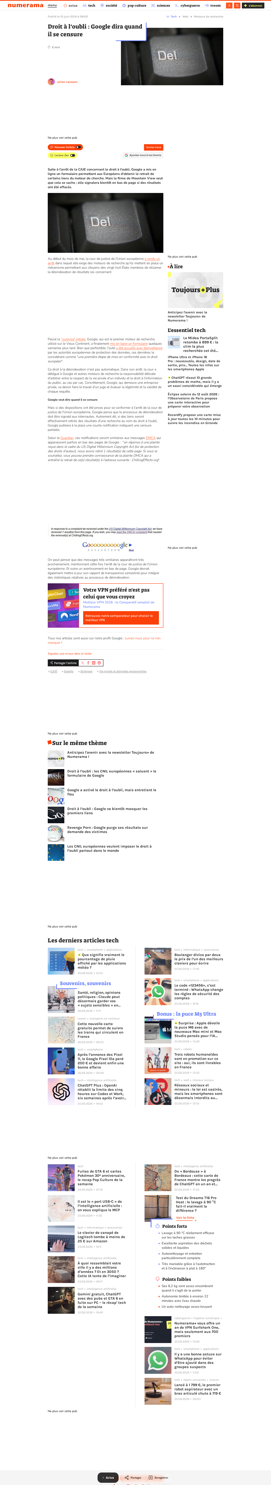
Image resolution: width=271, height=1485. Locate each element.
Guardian (67, 438)
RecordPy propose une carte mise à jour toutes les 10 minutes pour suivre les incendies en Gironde (194, 419)
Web (185, 16)
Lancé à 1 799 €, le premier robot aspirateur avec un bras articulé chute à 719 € (197, 1389)
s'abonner (255, 5)
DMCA (151, 438)
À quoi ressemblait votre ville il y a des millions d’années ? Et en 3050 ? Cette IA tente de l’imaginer (102, 1269)
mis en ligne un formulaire (129, 343)
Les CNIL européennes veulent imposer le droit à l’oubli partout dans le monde (109, 848)
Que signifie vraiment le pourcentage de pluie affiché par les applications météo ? (102, 961)
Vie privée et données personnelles (122, 671)
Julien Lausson (67, 82)
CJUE (53, 671)
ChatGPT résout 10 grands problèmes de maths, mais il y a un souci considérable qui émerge (195, 382)
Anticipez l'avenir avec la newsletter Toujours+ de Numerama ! (110, 754)
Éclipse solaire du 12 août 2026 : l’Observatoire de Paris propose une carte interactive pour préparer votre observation (193, 400)
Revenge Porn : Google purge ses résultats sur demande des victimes (107, 829)
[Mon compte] (229, 5)
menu (52, 5)
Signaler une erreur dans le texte (70, 654)
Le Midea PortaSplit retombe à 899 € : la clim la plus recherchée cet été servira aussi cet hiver (203, 344)
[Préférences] (237, 5)
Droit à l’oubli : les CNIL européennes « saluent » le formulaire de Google (111, 773)
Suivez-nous (153, 147)
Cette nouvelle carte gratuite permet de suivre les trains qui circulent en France (100, 1030)
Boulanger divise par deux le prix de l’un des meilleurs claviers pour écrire (198, 959)
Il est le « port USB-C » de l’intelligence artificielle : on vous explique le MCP (100, 1205)
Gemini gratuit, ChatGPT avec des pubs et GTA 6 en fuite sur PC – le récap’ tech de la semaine (102, 1300)
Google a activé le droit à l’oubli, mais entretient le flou (111, 792)
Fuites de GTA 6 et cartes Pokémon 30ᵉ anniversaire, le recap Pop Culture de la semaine (101, 1177)
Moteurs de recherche (208, 16)
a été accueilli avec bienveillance (139, 348)
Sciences (86, 671)
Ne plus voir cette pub (62, 138)
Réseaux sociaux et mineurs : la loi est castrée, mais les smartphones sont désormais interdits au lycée (198, 1091)
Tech (174, 16)
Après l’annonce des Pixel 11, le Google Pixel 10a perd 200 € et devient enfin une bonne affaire (101, 1060)
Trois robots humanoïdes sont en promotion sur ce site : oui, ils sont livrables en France (197, 1060)
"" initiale (73, 339)
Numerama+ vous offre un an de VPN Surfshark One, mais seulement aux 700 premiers (197, 1329)
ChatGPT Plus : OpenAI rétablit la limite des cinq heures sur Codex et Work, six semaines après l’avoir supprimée (101, 1091)
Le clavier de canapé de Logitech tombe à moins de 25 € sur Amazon (101, 1237)
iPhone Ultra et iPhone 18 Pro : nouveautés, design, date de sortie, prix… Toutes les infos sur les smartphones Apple (194, 363)
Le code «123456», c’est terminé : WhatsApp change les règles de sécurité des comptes (198, 991)
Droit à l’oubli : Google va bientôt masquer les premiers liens (107, 811)
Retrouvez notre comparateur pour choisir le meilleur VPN (119, 618)
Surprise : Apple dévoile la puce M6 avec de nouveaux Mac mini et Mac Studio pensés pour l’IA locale (198, 1029)
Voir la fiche (185, 1218)
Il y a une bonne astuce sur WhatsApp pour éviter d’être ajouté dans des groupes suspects (198, 1360)
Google (68, 671)
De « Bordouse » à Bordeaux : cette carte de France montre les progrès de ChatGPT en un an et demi (197, 1177)
